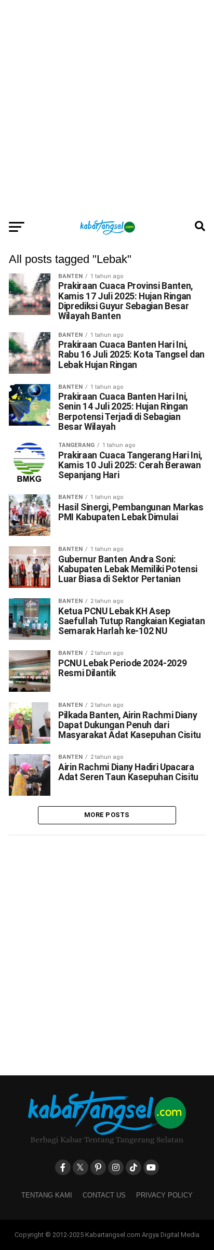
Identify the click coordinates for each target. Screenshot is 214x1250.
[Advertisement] (107, 107)
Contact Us (104, 1195)
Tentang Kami (46, 1195)
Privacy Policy (164, 1195)
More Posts (107, 815)
